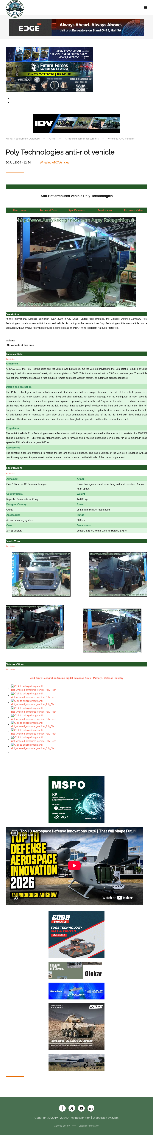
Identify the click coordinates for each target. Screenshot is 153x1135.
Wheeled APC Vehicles (54, 162)
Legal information (89, 1125)
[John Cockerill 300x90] (76, 1062)
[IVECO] (76, 123)
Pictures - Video (133, 210)
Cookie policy (62, 1125)
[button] (145, 7)
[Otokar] (76, 970)
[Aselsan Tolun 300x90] (76, 990)
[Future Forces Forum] (49, 69)
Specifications (76, 210)
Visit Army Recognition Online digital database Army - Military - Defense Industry (76, 678)
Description (19, 210)
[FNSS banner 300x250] (76, 1026)
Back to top (10, 359)
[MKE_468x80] (49, 84)
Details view (105, 210)
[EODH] (76, 934)
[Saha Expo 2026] (49, 54)
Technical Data (48, 210)
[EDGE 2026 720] (76, 26)
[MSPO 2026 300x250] (76, 799)
